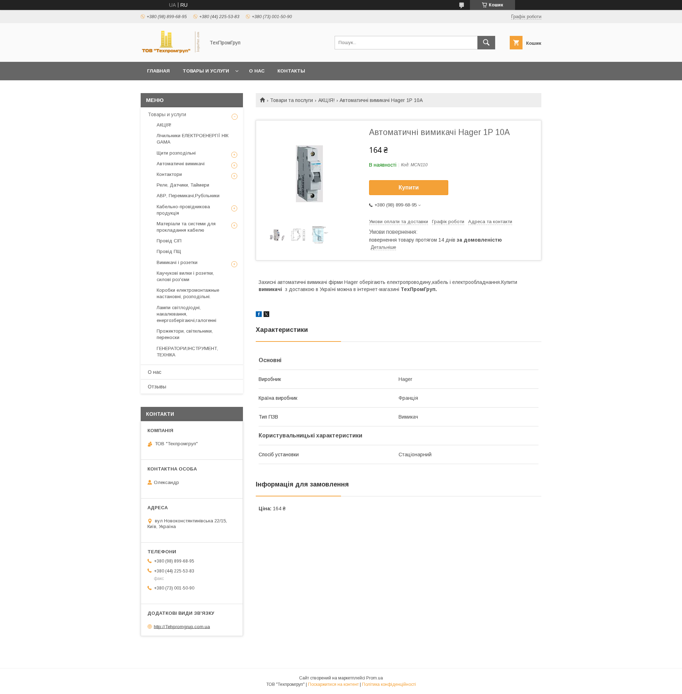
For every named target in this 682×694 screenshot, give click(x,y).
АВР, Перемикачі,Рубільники (188, 195)
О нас (257, 71)
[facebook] (259, 315)
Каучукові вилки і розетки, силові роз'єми (185, 276)
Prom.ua (374, 678)
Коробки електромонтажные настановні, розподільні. (188, 293)
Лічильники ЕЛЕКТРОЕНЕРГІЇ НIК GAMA (192, 139)
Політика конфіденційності (389, 684)
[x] (266, 315)
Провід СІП (169, 240)
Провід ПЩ (169, 251)
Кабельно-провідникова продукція (183, 210)
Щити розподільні (176, 153)
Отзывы (157, 386)
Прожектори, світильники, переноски (185, 334)
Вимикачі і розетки (177, 262)
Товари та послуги (291, 100)
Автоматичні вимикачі (181, 163)
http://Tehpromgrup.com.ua (182, 626)
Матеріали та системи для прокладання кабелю (186, 227)
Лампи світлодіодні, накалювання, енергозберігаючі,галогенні (186, 314)
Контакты (291, 71)
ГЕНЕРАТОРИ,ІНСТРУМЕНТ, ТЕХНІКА (187, 351)
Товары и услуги (206, 71)
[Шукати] (486, 42)
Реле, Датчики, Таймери (183, 185)
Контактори (169, 174)
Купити (409, 187)
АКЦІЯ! (326, 100)
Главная (158, 71)
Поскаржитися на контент (333, 684)
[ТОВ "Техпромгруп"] (171, 52)
